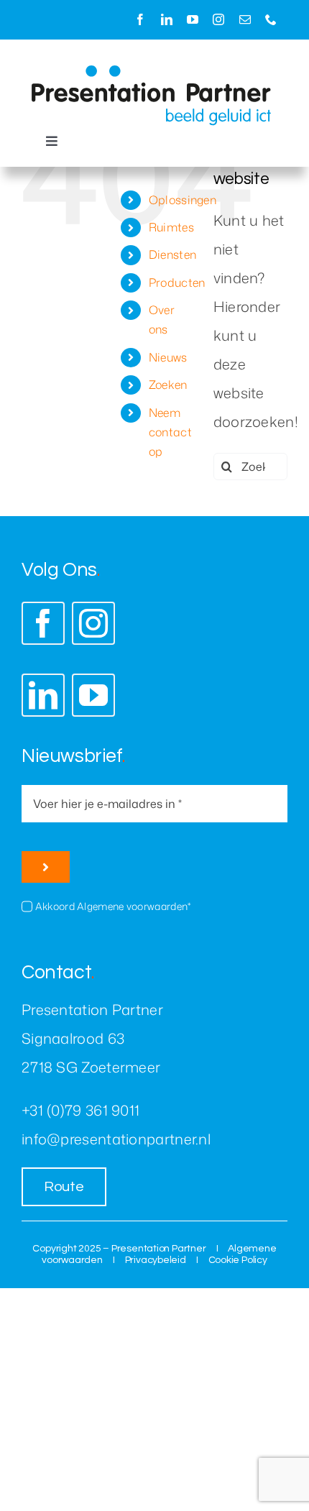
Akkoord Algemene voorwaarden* (113, 906)
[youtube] (192, 19)
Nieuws (168, 357)
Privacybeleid (155, 1260)
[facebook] (140, 19)
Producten (177, 282)
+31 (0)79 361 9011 (80, 1110)
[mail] (245, 19)
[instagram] (218, 19)
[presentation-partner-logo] (151, 72)
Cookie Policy (237, 1260)
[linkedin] (166, 19)
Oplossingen (182, 200)
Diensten (172, 254)
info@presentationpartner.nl (116, 1139)
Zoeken (168, 384)
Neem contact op (170, 432)
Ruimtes (171, 227)
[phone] (271, 19)
